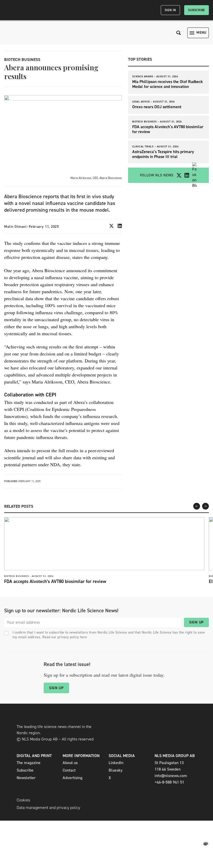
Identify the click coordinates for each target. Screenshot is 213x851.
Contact (69, 770)
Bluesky (116, 770)
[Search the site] (178, 33)
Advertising (72, 777)
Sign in (170, 10)
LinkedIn (116, 762)
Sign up (196, 622)
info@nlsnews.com (171, 775)
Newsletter (26, 777)
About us (70, 762)
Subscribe (196, 10)
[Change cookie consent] (206, 844)
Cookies (23, 800)
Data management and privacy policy (48, 807)
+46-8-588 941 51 (169, 782)
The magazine (29, 762)
